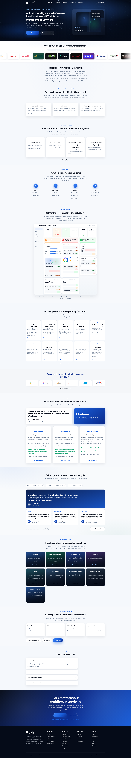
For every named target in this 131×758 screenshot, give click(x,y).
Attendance (64, 741)
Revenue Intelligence (51, 736)
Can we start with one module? (51, 672)
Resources (72, 2)
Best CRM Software (66, 736)
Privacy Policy (89, 755)
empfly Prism (65, 734)
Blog (93, 743)
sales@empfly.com (29, 743)
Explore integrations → (65, 388)
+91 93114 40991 (37, 743)
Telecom (79, 734)
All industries (80, 741)
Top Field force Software (67, 739)
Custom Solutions (66, 745)
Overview (49, 734)
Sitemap (103, 755)
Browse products (75, 719)
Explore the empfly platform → (65, 160)
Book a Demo (101, 2)
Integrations (47, 640)
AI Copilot (64, 748)
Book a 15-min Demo (32, 33)
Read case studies (56, 719)
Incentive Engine (50, 741)
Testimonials (95, 736)
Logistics (79, 739)
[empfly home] (30, 2)
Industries (64, 2)
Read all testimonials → (97, 529)
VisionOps (64, 743)
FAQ (93, 741)
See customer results (47, 33)
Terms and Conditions (96, 755)
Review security (65, 719)
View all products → (65, 364)
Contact (94, 745)
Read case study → (38, 460)
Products (57, 2)
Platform (50, 2)
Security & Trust (50, 743)
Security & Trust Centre (33, 640)
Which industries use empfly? (51, 677)
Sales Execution (50, 739)
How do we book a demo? (51, 683)
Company (80, 2)
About (93, 734)
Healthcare (79, 736)
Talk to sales (58, 640)
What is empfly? (51, 660)
